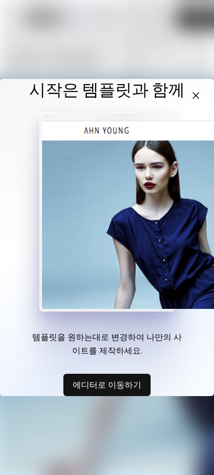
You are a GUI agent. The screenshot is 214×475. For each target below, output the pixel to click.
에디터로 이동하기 (107, 384)
